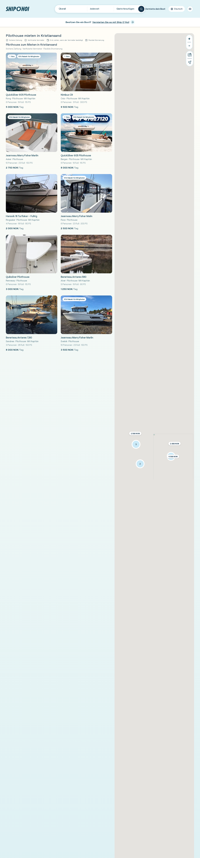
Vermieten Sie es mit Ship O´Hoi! (110, 22)
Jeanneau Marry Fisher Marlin (22, 155)
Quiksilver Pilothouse (17, 276)
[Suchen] (141, 9)
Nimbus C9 (67, 94)
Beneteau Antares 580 (73, 276)
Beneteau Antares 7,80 (19, 337)
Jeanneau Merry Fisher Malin (76, 216)
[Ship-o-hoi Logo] (17, 9)
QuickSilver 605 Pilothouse (21, 94)
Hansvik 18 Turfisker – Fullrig (21, 216)
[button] (174, 443)
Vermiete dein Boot (155, 8)
